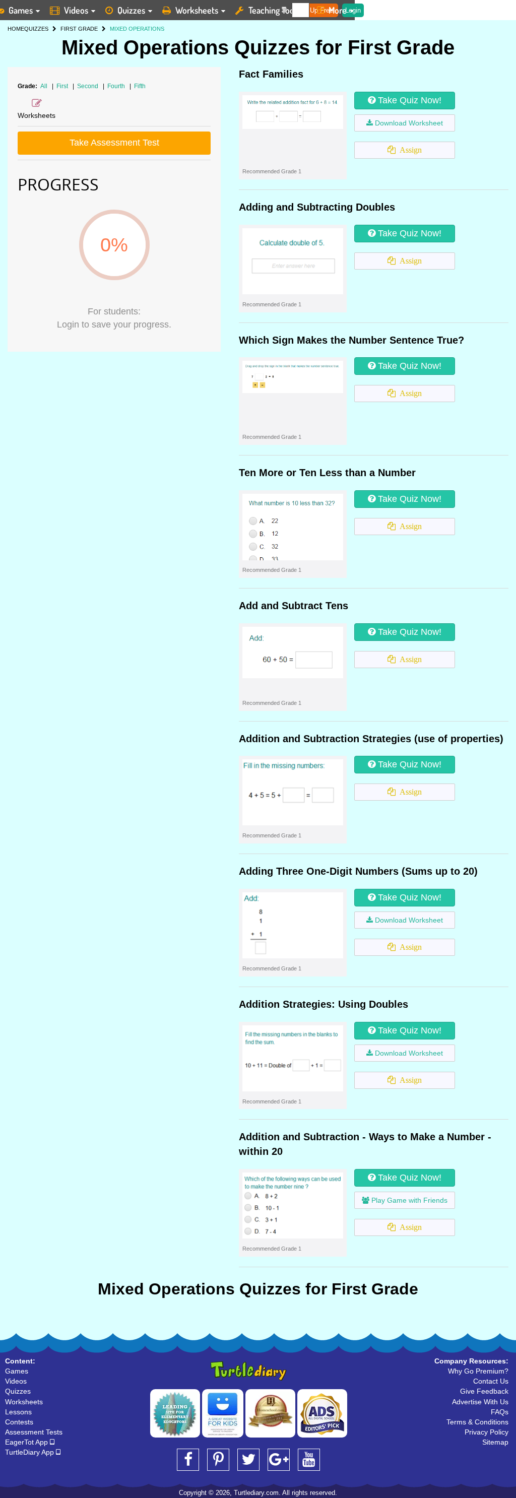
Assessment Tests (33, 1432)
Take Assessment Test (114, 143)
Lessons (18, 1412)
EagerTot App (27, 1442)
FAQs (499, 1412)
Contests (19, 1422)
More (338, 10)
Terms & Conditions (477, 1422)
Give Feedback (484, 1391)
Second (88, 86)
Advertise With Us (480, 1402)
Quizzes (131, 10)
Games (16, 1371)
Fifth (140, 86)
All (43, 86)
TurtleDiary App (30, 1452)
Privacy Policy (486, 1432)
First (63, 86)
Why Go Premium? (478, 1371)
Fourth (116, 86)
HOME (16, 29)
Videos (76, 10)
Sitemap (495, 1442)
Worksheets (196, 10)
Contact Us (490, 1381)
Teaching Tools (274, 10)
